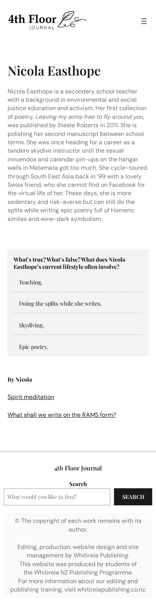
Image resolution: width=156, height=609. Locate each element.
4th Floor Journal (78, 468)
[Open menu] (143, 21)
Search (78, 484)
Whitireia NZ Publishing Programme (83, 572)
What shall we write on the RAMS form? (62, 415)
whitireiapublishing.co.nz (111, 589)
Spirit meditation (31, 397)
